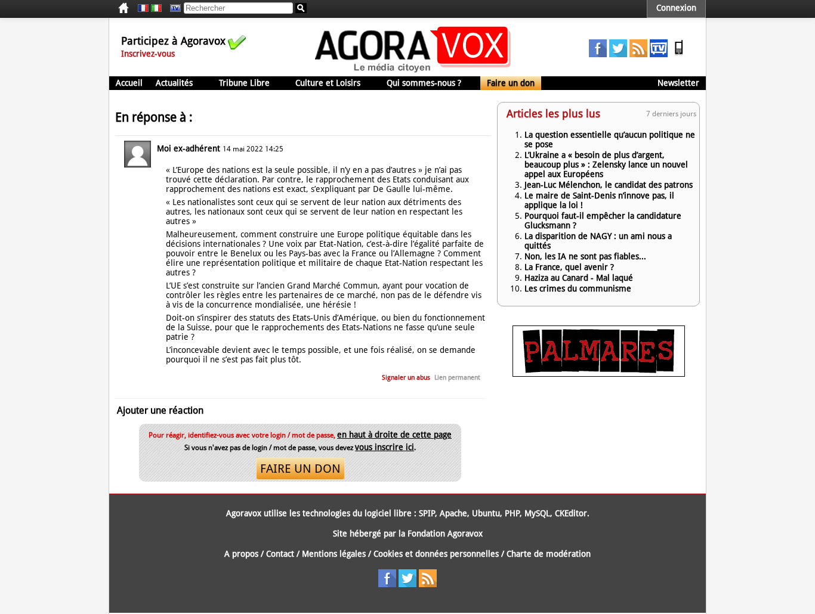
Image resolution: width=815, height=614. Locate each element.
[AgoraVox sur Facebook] (598, 54)
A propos (241, 554)
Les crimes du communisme (577, 288)
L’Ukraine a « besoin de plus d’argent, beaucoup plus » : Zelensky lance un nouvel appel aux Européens (606, 164)
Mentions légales (334, 554)
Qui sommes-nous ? (424, 83)
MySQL (537, 513)
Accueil (129, 83)
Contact (280, 554)
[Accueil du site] (413, 71)
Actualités (174, 83)
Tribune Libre (244, 83)
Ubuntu (486, 513)
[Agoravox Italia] (156, 8)
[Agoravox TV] (172, 8)
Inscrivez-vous (148, 53)
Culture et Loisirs (327, 83)
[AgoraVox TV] (659, 54)
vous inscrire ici (384, 447)
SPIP (427, 513)
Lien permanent (457, 378)
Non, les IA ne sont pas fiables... (585, 256)
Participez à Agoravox (173, 41)
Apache (453, 513)
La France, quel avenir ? (569, 267)
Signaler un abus (406, 378)
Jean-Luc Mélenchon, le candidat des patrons (608, 185)
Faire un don (511, 83)
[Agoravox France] (143, 8)
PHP (512, 513)
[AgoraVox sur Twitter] (618, 54)
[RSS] (638, 54)
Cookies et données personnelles (436, 554)
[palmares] (599, 374)
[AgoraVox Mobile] (679, 54)
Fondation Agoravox (445, 533)
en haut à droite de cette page (394, 434)
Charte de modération (549, 554)
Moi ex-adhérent (188, 148)
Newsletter (678, 83)
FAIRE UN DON (300, 468)
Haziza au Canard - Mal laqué (578, 278)
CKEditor (571, 513)
